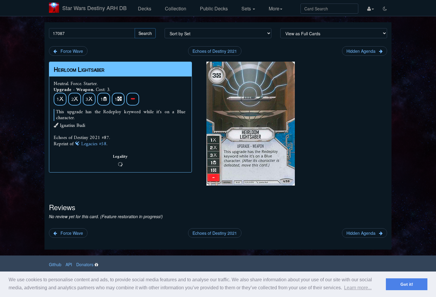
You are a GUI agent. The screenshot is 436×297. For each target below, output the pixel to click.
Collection (175, 8)
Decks (144, 8)
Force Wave (70, 51)
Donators (84, 264)
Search (145, 33)
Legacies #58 (93, 144)
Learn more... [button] (358, 287)
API (69, 264)
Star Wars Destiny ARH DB (94, 8)
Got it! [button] (406, 284)
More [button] (274, 8)
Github (55, 264)
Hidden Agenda (362, 51)
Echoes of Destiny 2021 (214, 51)
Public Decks (214, 8)
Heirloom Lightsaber (79, 69)
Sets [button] (246, 8)
